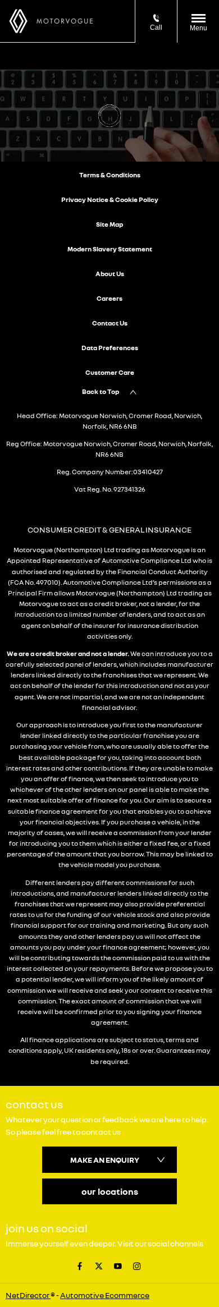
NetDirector (28, 1295)
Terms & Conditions (109, 175)
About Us (109, 273)
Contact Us (109, 323)
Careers (109, 298)
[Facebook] (79, 1265)
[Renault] (18, 21)
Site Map (109, 224)
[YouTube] (118, 1265)
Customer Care (109, 372)
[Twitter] (98, 1265)
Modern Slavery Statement (109, 249)
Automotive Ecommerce (104, 1295)
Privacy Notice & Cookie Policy (109, 199)
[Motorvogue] (64, 21)
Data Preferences (109, 347)
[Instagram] (137, 1265)
